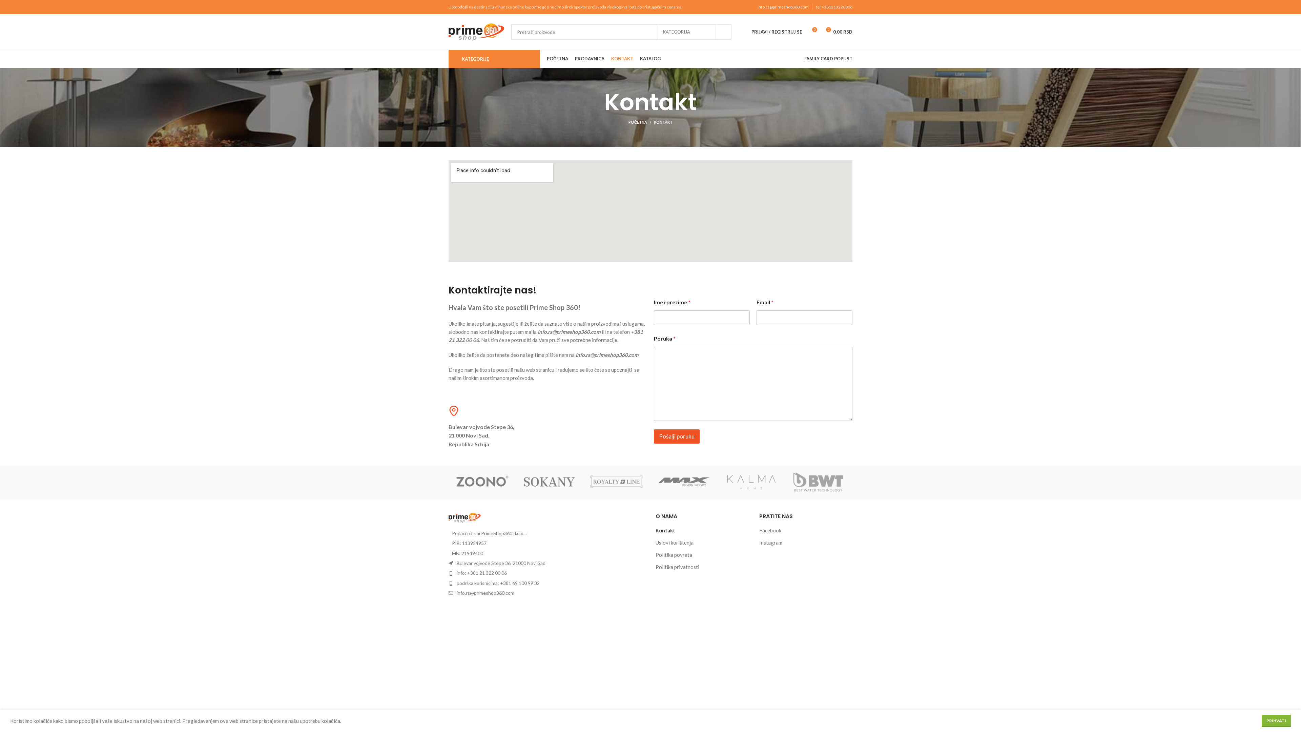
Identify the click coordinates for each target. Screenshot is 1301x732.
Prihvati (1276, 720)
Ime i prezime (672, 302)
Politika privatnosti (677, 567)
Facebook (770, 530)
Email (765, 302)
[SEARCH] (723, 32)
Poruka (665, 338)
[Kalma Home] (751, 482)
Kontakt (665, 530)
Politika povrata (674, 555)
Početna (637, 122)
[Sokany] (549, 482)
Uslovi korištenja (675, 543)
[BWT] (818, 482)
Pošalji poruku (677, 436)
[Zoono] (482, 482)
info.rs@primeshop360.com (783, 6)
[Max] (684, 482)
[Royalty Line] (616, 482)
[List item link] (547, 573)
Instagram (770, 543)
